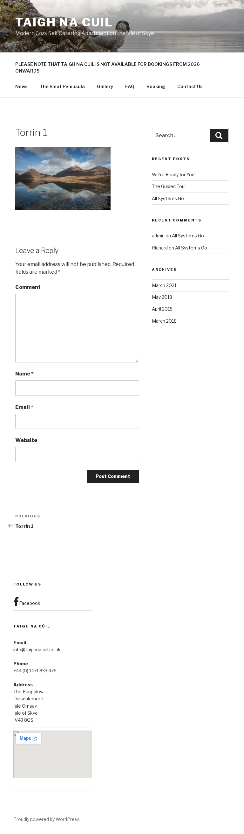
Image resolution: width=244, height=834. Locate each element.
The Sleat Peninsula (62, 86)
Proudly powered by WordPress (46, 819)
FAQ (129, 86)
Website (26, 440)
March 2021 (164, 285)
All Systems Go (168, 198)
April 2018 (162, 309)
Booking (155, 86)
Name (24, 374)
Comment (28, 287)
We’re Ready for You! (173, 174)
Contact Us (190, 86)
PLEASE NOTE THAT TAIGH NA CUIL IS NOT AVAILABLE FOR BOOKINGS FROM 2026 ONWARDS (107, 67)
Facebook (29, 603)
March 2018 (164, 321)
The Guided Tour (169, 186)
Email (24, 407)
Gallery (105, 86)
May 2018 (162, 297)
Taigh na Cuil (64, 22)
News (21, 86)
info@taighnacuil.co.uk (37, 649)
